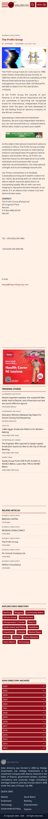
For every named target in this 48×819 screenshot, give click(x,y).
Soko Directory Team (10, 435)
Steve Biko (9, 44)
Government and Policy (14, 627)
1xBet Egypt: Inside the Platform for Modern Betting (22, 430)
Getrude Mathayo (9, 421)
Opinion (17, 637)
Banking (7, 612)
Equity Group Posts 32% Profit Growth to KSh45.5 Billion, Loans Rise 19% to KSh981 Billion (21, 463)
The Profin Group (10, 541)
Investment (8, 632)
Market (4, 797)
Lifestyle (21, 632)
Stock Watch (9, 642)
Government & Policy (11, 808)
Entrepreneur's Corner (14, 622)
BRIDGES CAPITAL (10, 519)
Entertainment (26, 617)
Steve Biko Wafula (9, 407)
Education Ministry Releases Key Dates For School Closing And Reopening (21, 416)
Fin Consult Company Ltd (13, 553)
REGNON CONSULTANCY (13, 530)
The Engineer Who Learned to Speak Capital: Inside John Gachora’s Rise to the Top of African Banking (24, 446)
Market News (35, 632)
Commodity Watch (35, 612)
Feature (31, 622)
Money (6, 637)
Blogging (19, 612)
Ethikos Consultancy (11, 564)
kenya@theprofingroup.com (15, 284)
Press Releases (31, 637)
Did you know (9, 617)
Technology (23, 642)
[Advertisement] (24, 17)
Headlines (33, 627)
